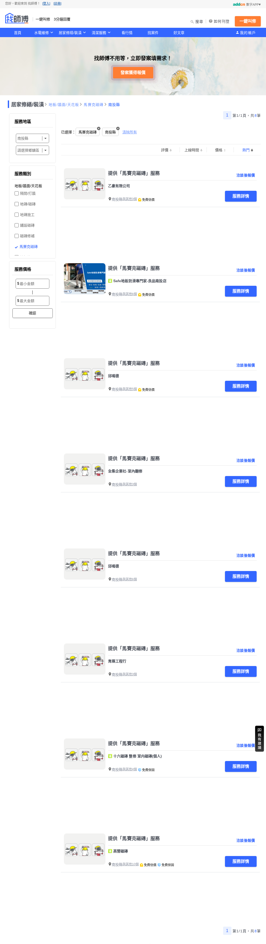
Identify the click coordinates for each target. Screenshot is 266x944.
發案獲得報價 (133, 72)
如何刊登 (222, 21)
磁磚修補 (27, 236)
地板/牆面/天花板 (64, 105)
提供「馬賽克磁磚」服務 (134, 173)
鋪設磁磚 (27, 225)
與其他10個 (131, 864)
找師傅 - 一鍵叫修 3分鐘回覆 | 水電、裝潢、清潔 (17, 18)
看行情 (127, 33)
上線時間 (191, 150)
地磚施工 (27, 215)
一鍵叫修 (248, 21)
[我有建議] (259, 739)
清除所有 (129, 132)
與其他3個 (130, 199)
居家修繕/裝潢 (70, 33)
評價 (164, 150)
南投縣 (114, 105)
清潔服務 (99, 33)
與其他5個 (130, 389)
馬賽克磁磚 (93, 105)
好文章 (179, 33)
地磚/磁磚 (28, 204)
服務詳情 (240, 196)
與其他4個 (130, 769)
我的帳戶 (248, 33)
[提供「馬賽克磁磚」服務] (84, 183)
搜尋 (199, 21)
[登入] (46, 3)
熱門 (246, 150)
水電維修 (41, 33)
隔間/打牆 (28, 193)
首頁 (17, 33)
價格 (218, 150)
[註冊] (57, 3)
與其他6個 (130, 294)
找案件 (153, 33)
